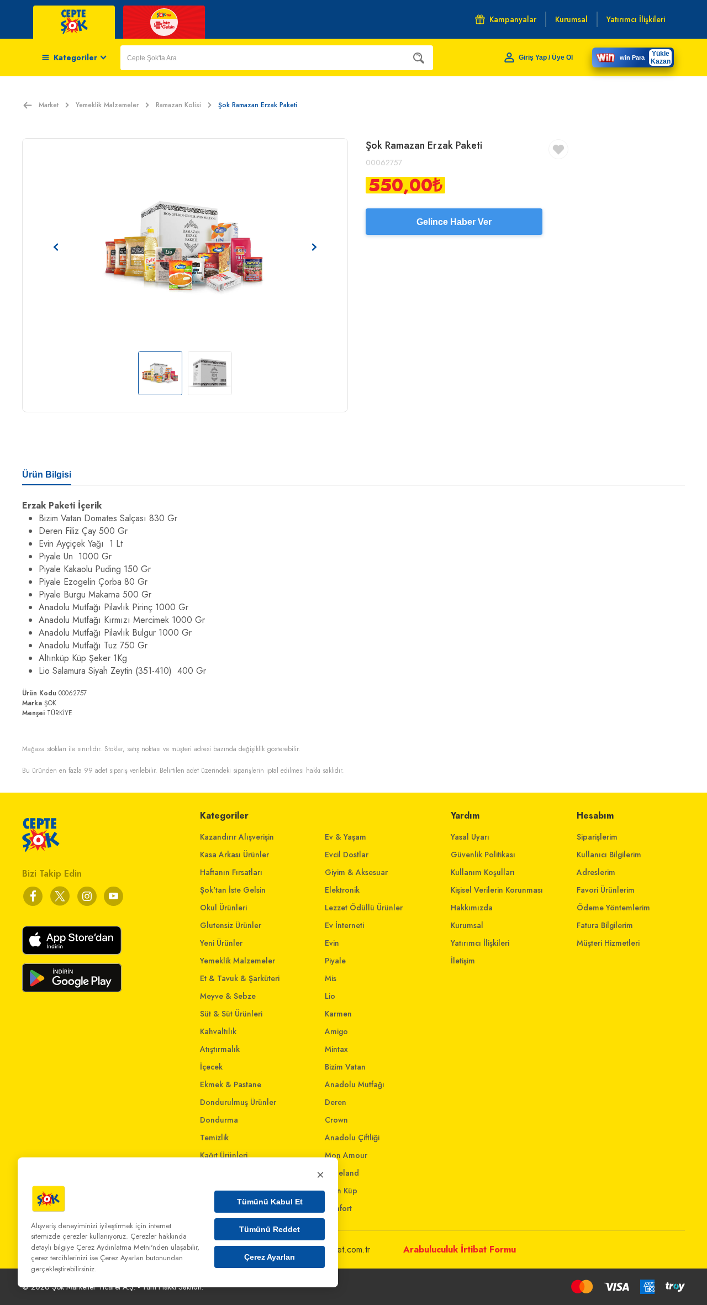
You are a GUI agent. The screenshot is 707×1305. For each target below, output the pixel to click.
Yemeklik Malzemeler (107, 105)
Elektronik (342, 889)
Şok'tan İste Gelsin (233, 889)
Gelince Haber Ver (454, 222)
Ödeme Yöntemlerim (613, 907)
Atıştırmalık (220, 1049)
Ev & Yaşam (345, 836)
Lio (330, 996)
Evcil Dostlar (346, 854)
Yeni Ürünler (221, 942)
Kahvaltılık (218, 1031)
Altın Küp (341, 1190)
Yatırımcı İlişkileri (480, 942)
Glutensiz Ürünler (230, 925)
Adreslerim (596, 872)
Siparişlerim (597, 836)
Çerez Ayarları (269, 1256)
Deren (335, 1102)
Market (49, 105)
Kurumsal (467, 925)
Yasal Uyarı (470, 836)
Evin (332, 942)
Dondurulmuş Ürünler (238, 1102)
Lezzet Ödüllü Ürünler (364, 907)
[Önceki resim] (56, 247)
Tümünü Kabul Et (270, 1201)
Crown (336, 1119)
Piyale (335, 960)
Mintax (336, 1049)
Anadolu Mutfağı (354, 1084)
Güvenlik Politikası (483, 854)
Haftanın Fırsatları (231, 872)
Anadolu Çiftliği (352, 1137)
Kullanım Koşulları (483, 872)
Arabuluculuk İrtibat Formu (459, 1249)
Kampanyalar (512, 19)
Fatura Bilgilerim (605, 925)
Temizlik (214, 1137)
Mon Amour (346, 1155)
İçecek (211, 1066)
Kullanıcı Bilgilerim (609, 854)
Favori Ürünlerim (606, 889)
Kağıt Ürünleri (223, 1155)
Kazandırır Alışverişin (237, 836)
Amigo (336, 1031)
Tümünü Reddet (269, 1229)
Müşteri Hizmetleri (608, 942)
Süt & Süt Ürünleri (231, 1013)
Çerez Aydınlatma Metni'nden (122, 1247)
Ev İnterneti (344, 925)
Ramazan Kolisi (178, 105)
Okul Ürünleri (223, 907)
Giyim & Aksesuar (356, 872)
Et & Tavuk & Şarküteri (239, 978)
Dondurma (219, 1119)
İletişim (463, 960)
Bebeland (342, 1172)
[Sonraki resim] (314, 247)
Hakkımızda (472, 907)
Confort (338, 1208)
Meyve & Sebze (228, 996)
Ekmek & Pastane (230, 1084)
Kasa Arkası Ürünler (234, 854)
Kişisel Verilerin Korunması (497, 889)
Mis (330, 978)
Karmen (338, 1013)
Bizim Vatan (345, 1066)
